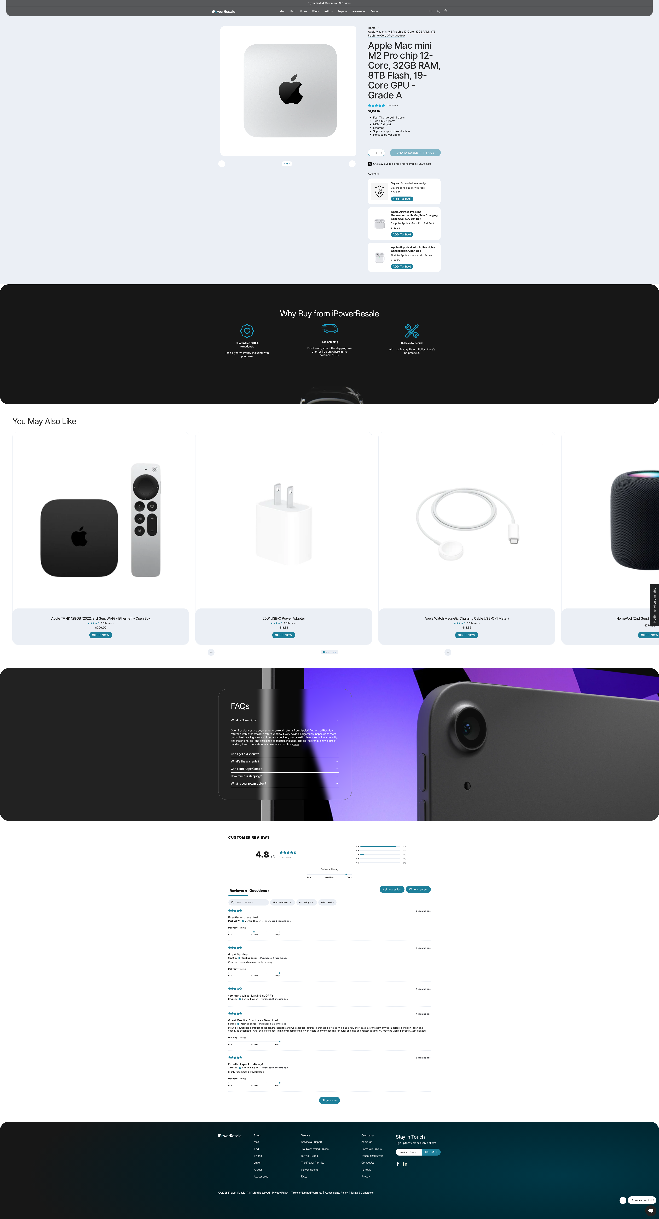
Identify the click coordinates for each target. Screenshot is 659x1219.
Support (375, 11)
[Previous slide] (221, 163)
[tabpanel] (329, 1003)
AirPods (328, 11)
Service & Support (311, 1142)
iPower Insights (310, 1169)
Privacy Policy (280, 1192)
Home (371, 27)
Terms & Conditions (362, 1192)
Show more (329, 1100)
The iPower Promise (312, 1162)
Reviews (366, 1169)
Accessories (358, 11)
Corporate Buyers (371, 1149)
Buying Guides (309, 1155)
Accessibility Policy (336, 1192)
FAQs (304, 1176)
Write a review (418, 889)
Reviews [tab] (238, 891)
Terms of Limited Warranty (306, 1192)
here (296, 744)
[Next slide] (352, 163)
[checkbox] (327, 902)
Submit (431, 1152)
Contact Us (367, 1162)
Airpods (258, 1169)
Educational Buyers (372, 1155)
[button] (284, 163)
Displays (342, 11)
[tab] (259, 891)
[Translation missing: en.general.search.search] (431, 11)
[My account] (438, 11)
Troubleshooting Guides (315, 1149)
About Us (366, 1142)
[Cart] (445, 11)
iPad (292, 11)
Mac (282, 11)
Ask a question (392, 889)
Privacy (365, 1176)
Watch (315, 11)
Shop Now (100, 635)
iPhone (303, 11)
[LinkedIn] (405, 1164)
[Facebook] (398, 1164)
